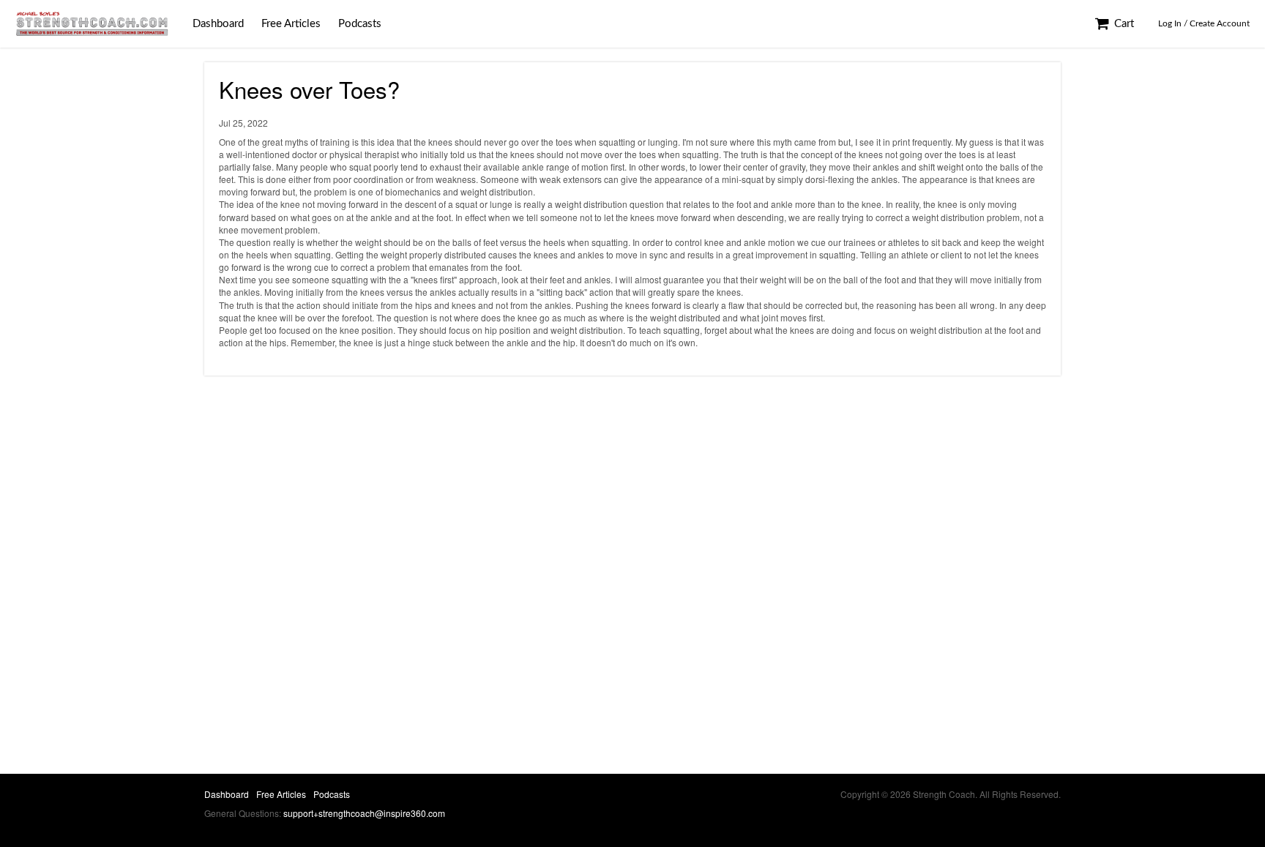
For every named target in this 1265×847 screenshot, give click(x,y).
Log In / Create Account (1204, 23)
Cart (1122, 23)
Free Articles (291, 23)
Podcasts (359, 23)
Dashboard (218, 23)
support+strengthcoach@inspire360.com (364, 813)
